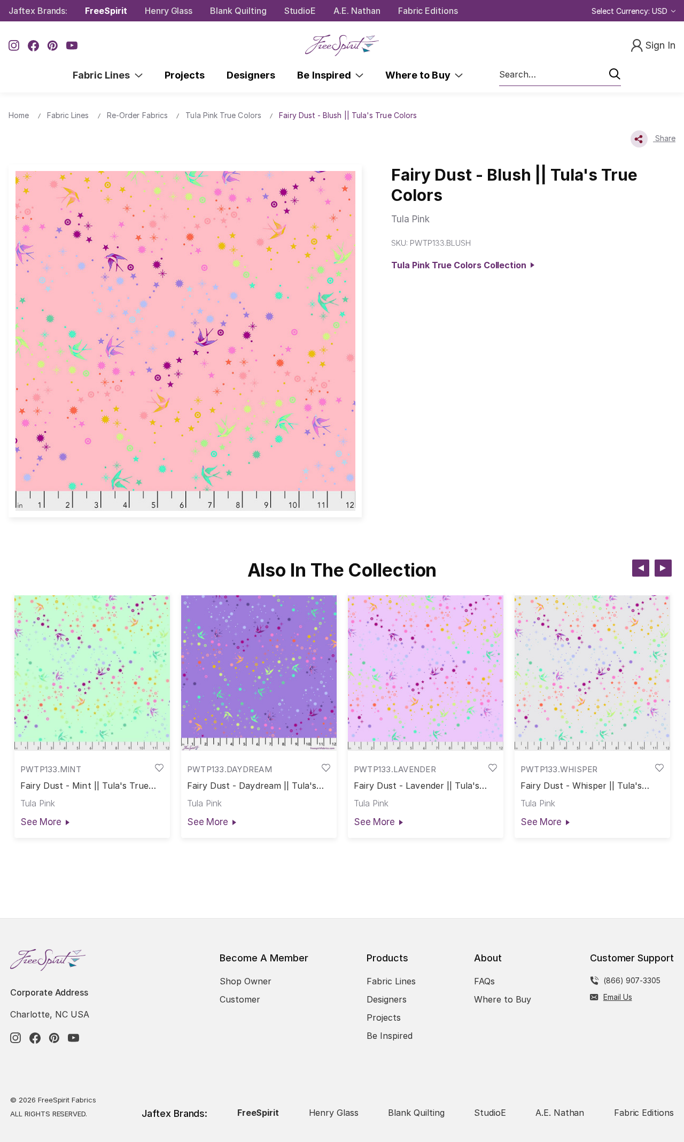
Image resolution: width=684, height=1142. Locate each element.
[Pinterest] (52, 45)
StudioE (300, 10)
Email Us (617, 996)
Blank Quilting (238, 10)
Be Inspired (326, 75)
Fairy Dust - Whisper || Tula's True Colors (581, 785)
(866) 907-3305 (631, 980)
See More (40, 822)
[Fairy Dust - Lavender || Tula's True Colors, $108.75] (425, 673)
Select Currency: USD (631, 10)
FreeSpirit (106, 10)
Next (663, 568)
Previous (640, 568)
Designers (251, 75)
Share (664, 138)
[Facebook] (33, 45)
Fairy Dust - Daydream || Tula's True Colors (252, 785)
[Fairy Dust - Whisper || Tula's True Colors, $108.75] (592, 673)
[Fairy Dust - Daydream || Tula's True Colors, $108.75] (259, 673)
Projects (185, 75)
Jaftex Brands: (38, 10)
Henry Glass (168, 10)
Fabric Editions (428, 10)
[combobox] (560, 75)
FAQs (484, 981)
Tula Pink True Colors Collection (460, 265)
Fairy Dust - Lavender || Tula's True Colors (417, 785)
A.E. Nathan (356, 10)
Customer (240, 999)
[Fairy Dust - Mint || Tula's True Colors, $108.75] (92, 673)
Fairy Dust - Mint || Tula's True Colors (84, 785)
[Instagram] (14, 45)
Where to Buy (420, 75)
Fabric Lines (104, 75)
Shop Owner (245, 981)
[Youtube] (71, 45)
